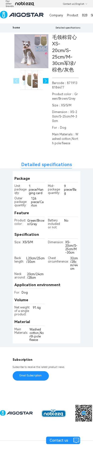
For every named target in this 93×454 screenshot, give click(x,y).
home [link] (16, 27)
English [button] (80, 4)
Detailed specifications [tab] (46, 164)
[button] (46, 81)
